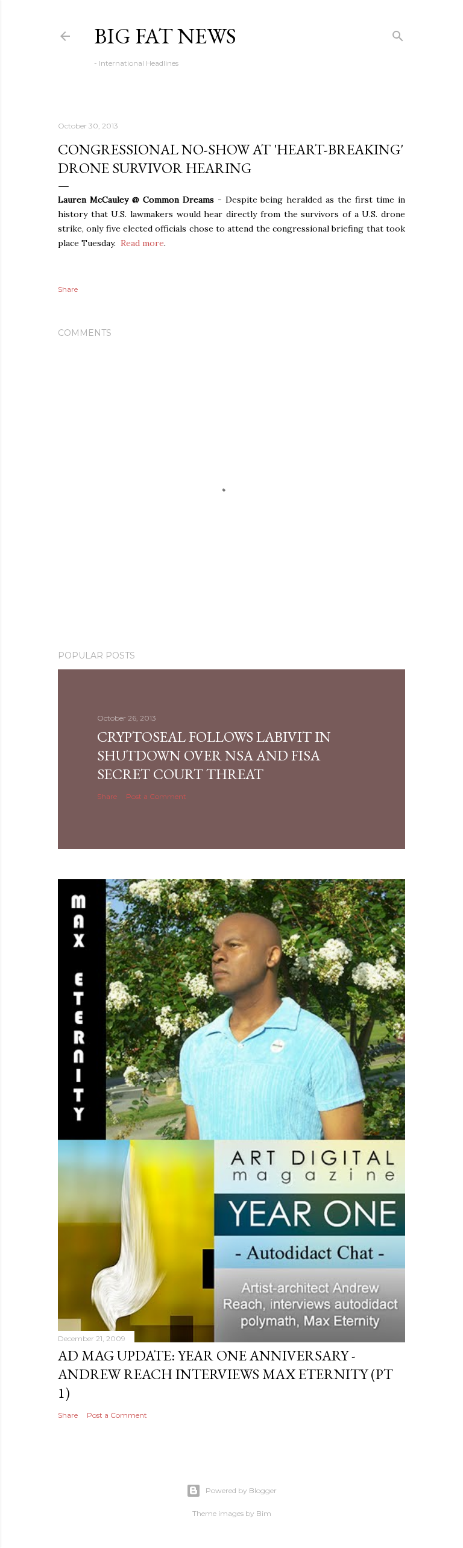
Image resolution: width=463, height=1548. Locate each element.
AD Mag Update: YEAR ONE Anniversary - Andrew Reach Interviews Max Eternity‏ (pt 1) (225, 1374)
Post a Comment (156, 796)
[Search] (398, 33)
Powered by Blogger (241, 1490)
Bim (263, 1513)
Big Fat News (165, 36)
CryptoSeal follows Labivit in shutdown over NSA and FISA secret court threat (214, 755)
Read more (142, 243)
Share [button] (68, 289)
